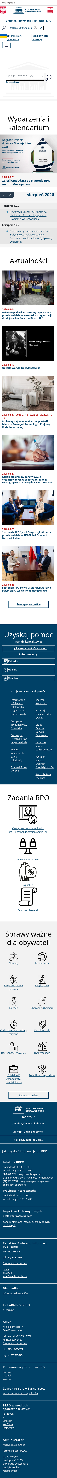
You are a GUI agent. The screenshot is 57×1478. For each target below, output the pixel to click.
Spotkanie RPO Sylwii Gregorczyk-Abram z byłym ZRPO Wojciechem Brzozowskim (26, 589)
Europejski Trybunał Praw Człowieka (19, 725)
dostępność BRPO (13, 1460)
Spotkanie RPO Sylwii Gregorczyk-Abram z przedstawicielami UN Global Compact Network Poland (26, 535)
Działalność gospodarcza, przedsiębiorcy (14, 1079)
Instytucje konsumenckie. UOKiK (44, 714)
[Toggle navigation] (6, 45)
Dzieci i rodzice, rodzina (42, 1075)
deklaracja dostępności (15, 1463)
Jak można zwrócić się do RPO (30, 648)
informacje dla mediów (15, 1293)
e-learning (8, 1310)
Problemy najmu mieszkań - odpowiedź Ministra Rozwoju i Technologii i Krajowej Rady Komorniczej (26, 424)
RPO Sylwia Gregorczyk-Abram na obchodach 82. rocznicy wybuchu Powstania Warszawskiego (28, 215)
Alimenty (14, 963)
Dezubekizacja (42, 1030)
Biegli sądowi (42, 985)
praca (6, 1269)
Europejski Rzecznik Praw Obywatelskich (19, 739)
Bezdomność (42, 963)
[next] (10, 195)
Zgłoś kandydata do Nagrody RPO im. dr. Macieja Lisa (26, 182)
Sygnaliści (28, 885)
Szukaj (4, 28)
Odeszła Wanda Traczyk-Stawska (21, 368)
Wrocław (13, 678)
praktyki (7, 1272)
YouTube (8, 1424)
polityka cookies (11, 1467)
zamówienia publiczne (15, 1276)
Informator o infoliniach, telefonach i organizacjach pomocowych (18, 707)
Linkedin (7, 1420)
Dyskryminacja (42, 1053)
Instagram (8, 1428)
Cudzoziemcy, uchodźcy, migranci (13, 1032)
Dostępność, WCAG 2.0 (13, 1053)
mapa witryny (10, 1456)
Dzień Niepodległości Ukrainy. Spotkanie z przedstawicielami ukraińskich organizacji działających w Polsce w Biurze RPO (27, 315)
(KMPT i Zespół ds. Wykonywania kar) (28, 832)
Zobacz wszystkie (28, 1095)
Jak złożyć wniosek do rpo (28, 1123)
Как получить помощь (28, 1139)
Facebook (8, 1413)
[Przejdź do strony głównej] (28, 10)
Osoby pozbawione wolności (28, 828)
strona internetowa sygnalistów (20, 1393)
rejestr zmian (10, 1470)
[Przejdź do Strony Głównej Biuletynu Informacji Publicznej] (51, 10)
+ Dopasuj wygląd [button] (9, 2)
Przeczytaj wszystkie (28, 604)
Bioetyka (13, 1008)
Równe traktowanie (28, 859)
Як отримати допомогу (28, 1131)
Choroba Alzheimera (42, 1008)
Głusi (35, 28)
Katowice (13, 661)
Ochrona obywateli (28, 910)
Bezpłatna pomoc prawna (13, 987)
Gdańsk (12, 669)
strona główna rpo (28, 1110)
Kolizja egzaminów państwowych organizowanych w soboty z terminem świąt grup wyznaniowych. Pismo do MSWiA (27, 480)
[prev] (3, 195)
